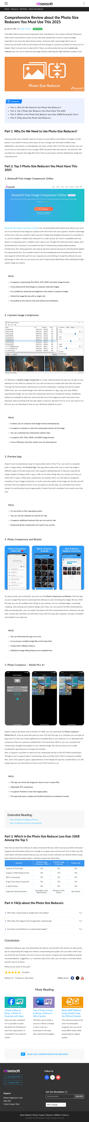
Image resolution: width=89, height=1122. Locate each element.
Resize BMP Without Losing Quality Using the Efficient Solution (71, 1013)
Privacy (35, 1115)
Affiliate (57, 1115)
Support (42, 1115)
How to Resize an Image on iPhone (24, 820)
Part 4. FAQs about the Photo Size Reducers (30, 118)
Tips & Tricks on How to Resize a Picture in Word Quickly (43, 1013)
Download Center (14, 1077)
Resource (14, 9)
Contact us (65, 1115)
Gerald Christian (25, 29)
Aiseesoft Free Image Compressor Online (21, 228)
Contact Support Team (11, 1104)
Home (7, 9)
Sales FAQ (7, 1101)
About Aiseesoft (25, 1115)
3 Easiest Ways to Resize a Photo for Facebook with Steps (14, 1013)
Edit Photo (23, 9)
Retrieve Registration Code (12, 1098)
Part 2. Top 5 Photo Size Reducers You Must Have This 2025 (38, 111)
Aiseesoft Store (14, 1083)
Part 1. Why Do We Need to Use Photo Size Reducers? (35, 108)
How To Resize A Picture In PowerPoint (26, 823)
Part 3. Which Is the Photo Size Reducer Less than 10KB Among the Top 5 (44, 115)
